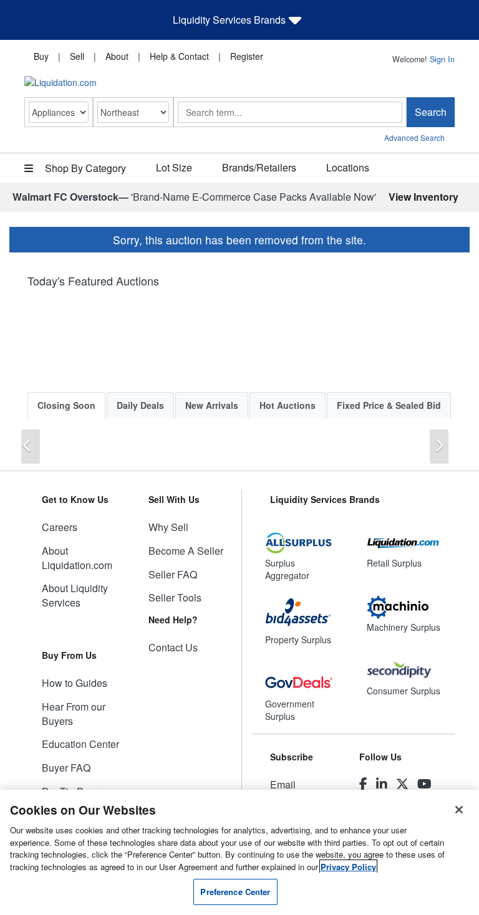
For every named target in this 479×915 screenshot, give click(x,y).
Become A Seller (185, 551)
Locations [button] (347, 167)
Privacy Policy (348, 867)
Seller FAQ (172, 574)
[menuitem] (41, 55)
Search (431, 112)
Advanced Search (414, 137)
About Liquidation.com (77, 558)
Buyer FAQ (66, 767)
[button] (30, 446)
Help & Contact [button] (179, 56)
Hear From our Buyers (73, 713)
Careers (59, 527)
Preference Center (235, 892)
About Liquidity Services (75, 595)
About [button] (116, 56)
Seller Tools (174, 597)
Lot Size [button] (174, 167)
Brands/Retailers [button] (259, 167)
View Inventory (423, 196)
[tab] (66, 405)
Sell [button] (77, 56)
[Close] (459, 809)
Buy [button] (41, 56)
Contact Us (173, 647)
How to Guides (74, 683)
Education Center (80, 744)
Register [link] (246, 56)
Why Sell (168, 527)
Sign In (442, 59)
